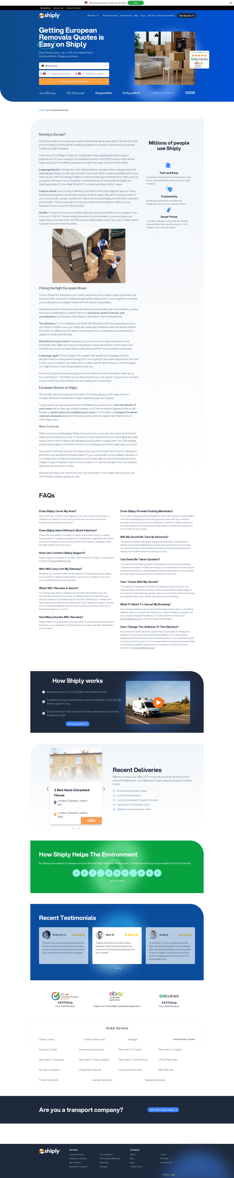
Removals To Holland (170, 1049)
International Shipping (110, 1158)
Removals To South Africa (133, 1059)
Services (91, 15)
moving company (79, 408)
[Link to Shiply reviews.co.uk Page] (169, 996)
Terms (163, 1154)
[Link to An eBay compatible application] (117, 996)
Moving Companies (49, 1070)
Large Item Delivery (78, 1158)
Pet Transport (106, 1154)
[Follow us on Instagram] (167, 1175)
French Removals (48, 1080)
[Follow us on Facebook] (164, 1175)
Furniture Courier (48, 1049)
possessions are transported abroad (63, 302)
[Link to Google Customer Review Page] (65, 996)
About (133, 1154)
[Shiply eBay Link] (172, 1175)
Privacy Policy (166, 1162)
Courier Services (76, 1154)
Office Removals (167, 1059)
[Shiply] (50, 15)
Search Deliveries (110, 15)
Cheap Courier (47, 1039)
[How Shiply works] (158, 702)
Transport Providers (73, 8)
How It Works (126, 15)
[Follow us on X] (162, 1174)
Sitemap (164, 1158)
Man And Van (75, 1162)
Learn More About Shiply (162, 1109)
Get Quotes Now (76, 723)
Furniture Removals (94, 1039)
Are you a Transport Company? (161, 15)
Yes (135, 2)
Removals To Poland (130, 1049)
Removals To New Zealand (94, 1059)
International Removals (91, 1049)
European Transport (78, 1166)
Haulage (132, 1039)
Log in (142, 15)
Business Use (58, 8)
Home (42, 110)
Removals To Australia (51, 1059)
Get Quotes (185, 15)
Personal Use (45, 8)
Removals (104, 1162)
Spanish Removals (155, 1080)
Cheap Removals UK (90, 1070)
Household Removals (130, 1070)
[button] (104, 789)
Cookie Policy (136, 1166)
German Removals (102, 1080)
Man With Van (165, 1070)
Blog (132, 1158)
